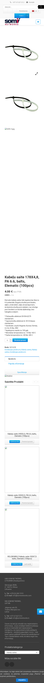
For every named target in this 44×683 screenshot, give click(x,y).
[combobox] (22, 652)
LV (36, 11)
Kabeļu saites (26, 350)
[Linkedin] (5, 11)
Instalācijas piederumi (13, 350)
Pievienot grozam (20, 340)
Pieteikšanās (23, 11)
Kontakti (31, 2)
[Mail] (10, 11)
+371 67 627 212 (18, 2)
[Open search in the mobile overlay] (23, 7)
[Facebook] (14, 11)
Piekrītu (22, 680)
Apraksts (12, 359)
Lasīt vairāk (27, 564)
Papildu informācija (16, 364)
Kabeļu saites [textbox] (21, 652)
